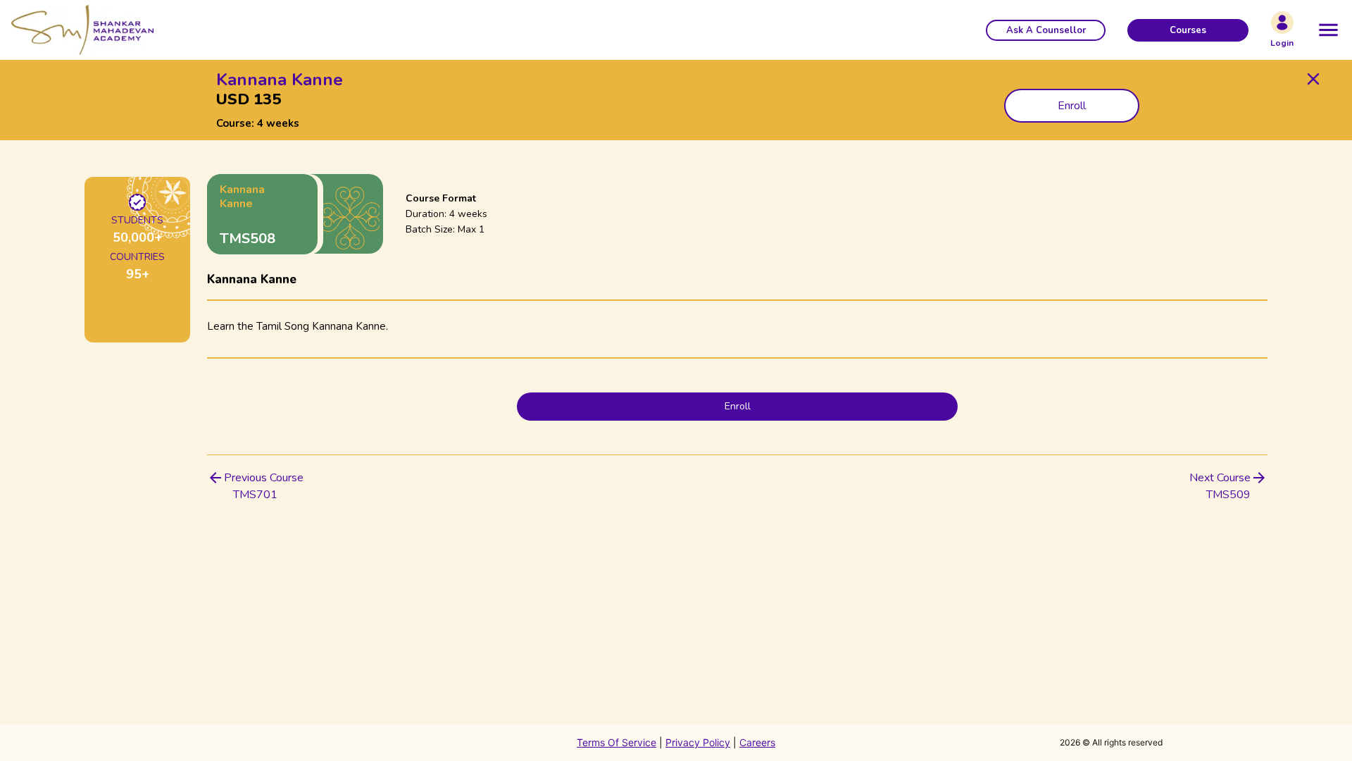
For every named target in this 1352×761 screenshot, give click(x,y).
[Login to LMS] (1282, 22)
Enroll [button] (1072, 105)
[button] (1046, 30)
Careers (757, 742)
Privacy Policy (697, 742)
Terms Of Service (616, 742)
